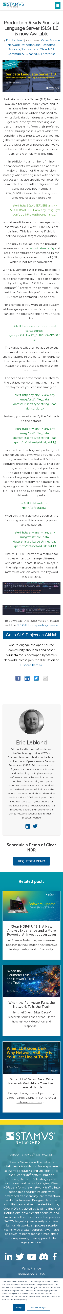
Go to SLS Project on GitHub (31, 635)
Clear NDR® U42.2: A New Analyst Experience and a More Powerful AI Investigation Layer (31, 930)
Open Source (50, 40)
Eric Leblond (15, 40)
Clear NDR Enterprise (40, 54)
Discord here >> (31, 665)
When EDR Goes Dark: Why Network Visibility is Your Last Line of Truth (31, 1083)
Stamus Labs (30, 49)
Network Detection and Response (31, 45)
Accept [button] (19, 1307)
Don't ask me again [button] (38, 1307)
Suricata (14, 49)
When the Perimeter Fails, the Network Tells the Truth (31, 1005)
